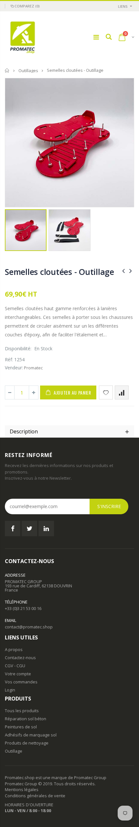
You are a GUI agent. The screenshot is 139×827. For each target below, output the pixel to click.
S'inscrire (109, 506)
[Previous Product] (123, 270)
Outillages (28, 70)
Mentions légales (21, 789)
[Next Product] (130, 270)
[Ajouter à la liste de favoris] (106, 392)
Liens (123, 6)
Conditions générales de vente (35, 796)
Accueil (7, 70)
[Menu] (96, 37)
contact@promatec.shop (29, 627)
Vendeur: (14, 368)
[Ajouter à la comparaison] (122, 392)
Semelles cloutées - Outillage (59, 271)
